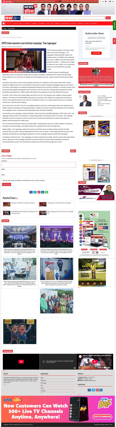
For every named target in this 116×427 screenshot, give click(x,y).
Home (5, 28)
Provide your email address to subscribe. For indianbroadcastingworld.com (95, 49)
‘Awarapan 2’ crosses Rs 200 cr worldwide (59, 203)
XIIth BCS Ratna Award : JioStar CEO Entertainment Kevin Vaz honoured (56, 1)
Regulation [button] (34, 23)
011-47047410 (91, 377)
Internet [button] (21, 23)
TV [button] (7, 23)
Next (72, 151)
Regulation (43, 380)
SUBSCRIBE (96, 53)
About (42, 378)
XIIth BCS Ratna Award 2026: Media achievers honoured (95, 1)
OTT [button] (10, 23)
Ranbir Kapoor (66, 82)
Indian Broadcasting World (26, 424)
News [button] (52, 23)
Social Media (42, 23)
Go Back (6, 32)
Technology (43, 383)
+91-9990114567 (87, 379)
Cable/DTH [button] (27, 23)
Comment (4, 161)
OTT (42, 385)
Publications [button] (81, 23)
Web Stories (94, 23)
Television (20, 37)
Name (3, 169)
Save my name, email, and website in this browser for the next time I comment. (24, 180)
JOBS (114, 41)
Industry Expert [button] (65, 23)
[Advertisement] (96, 149)
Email (3, 175)
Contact (87, 23)
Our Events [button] (73, 23)
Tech (48, 23)
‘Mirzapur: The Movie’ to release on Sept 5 (23, 203)
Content (15, 23)
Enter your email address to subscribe (93, 42)
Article (42, 388)
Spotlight (57, 23)
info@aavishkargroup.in (90, 380)
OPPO (16, 116)
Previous (6, 151)
